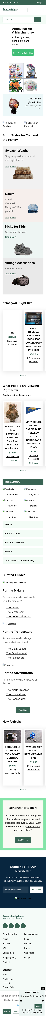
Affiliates (6, 944)
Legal (26, 939)
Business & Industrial (12, 342)
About (5, 939)
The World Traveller (17, 690)
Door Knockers (12, 456)
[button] (20, 375)
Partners (28, 944)
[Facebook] (5, 925)
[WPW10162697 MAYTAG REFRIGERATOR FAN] (33, 757)
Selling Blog (8, 953)
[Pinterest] (17, 925)
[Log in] (35, 10)
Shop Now (10, 166)
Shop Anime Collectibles (23, 53)
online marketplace (31, 815)
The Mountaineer (16, 694)
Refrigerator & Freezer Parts (33, 768)
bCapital (28, 957)
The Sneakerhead (16, 653)
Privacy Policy (9, 987)
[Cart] (29, 10)
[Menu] (41, 10)
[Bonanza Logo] (10, 9)
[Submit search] (37, 19)
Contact (6, 962)
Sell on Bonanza (10, 2)
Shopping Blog (9, 957)
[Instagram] (23, 925)
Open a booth (33, 826)
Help (39, 2)
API (4, 948)
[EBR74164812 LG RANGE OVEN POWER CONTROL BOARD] (12, 757)
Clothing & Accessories (33, 457)
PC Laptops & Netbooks (33, 360)
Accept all (7, 1011)
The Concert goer (16, 699)
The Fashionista (15, 657)
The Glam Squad (16, 648)
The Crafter (12, 607)
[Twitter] (11, 925)
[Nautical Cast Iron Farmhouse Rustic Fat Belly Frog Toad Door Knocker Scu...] (12, 433)
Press (27, 948)
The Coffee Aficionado (18, 616)
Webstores (29, 953)
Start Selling (23, 840)
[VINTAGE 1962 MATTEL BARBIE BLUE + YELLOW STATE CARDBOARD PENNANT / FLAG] (33, 433)
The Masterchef (15, 612)
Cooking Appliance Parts (12, 771)
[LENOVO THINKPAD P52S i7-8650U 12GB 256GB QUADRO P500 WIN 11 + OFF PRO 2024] (33, 341)
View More (23, 710)
